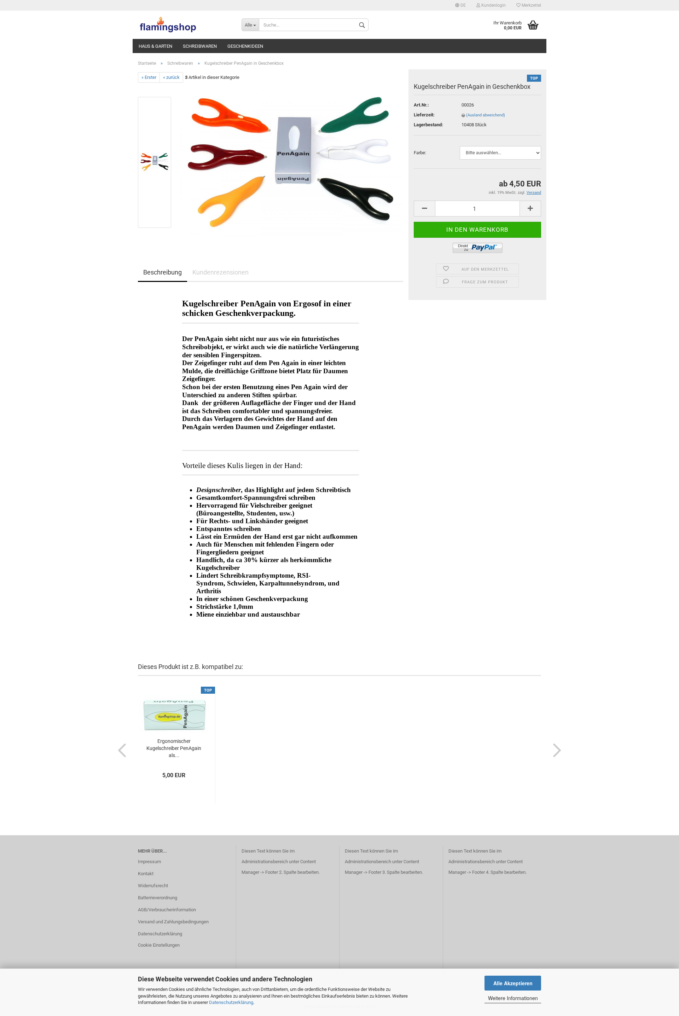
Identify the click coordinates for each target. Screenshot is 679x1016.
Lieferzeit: (424, 114)
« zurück (171, 77)
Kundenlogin (493, 5)
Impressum (149, 861)
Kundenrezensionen (220, 272)
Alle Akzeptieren (513, 983)
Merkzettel (531, 5)
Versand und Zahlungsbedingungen (173, 921)
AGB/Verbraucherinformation (167, 909)
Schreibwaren (200, 46)
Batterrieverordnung (157, 897)
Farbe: (420, 152)
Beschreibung (162, 272)
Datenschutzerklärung (231, 1002)
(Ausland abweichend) (485, 115)
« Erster (148, 77)
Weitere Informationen (513, 997)
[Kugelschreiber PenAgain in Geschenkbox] (291, 162)
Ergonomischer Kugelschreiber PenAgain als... (173, 748)
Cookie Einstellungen (159, 945)
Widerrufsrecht (153, 885)
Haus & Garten (155, 46)
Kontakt (145, 873)
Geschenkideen (245, 46)
